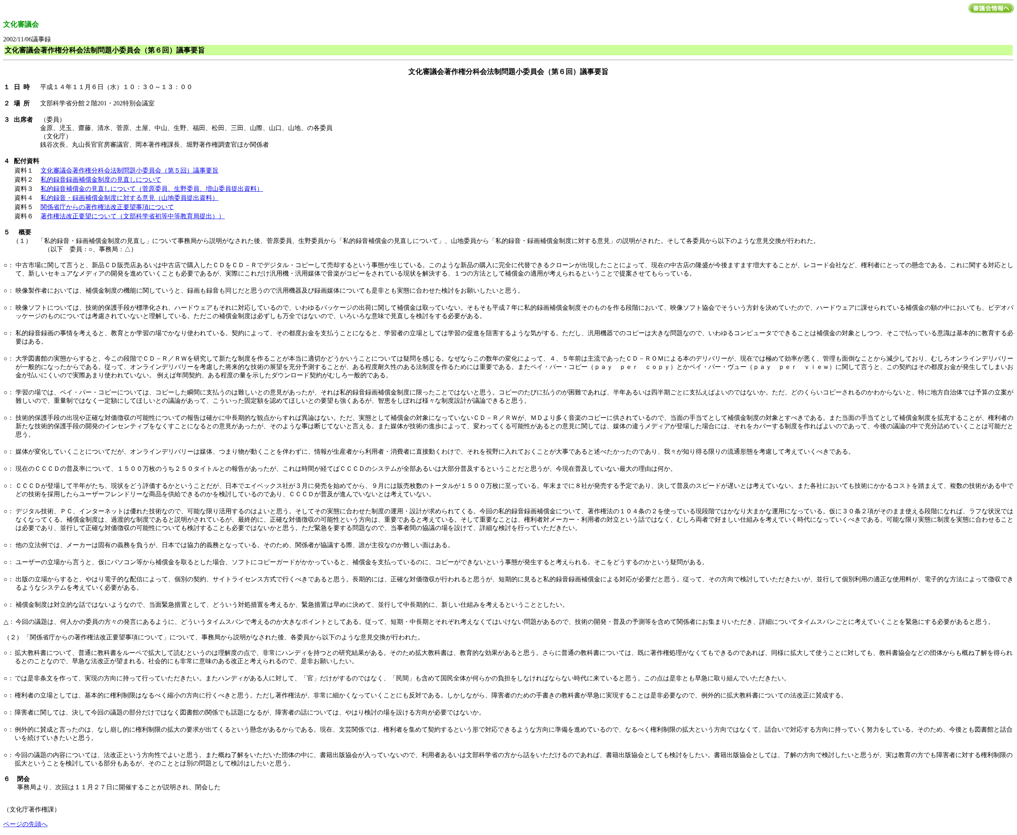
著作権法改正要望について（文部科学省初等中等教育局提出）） (133, 216)
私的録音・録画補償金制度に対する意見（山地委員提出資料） (129, 197)
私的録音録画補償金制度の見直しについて (101, 179)
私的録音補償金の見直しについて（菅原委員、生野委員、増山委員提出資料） (152, 188)
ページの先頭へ (25, 824)
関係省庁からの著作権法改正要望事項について (107, 207)
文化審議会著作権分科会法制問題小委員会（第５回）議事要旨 (129, 170)
